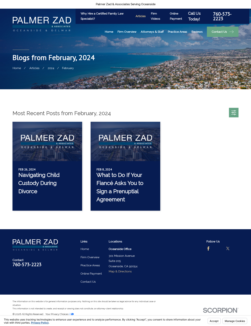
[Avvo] (218, 248)
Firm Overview (90, 257)
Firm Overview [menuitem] (127, 31)
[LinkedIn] (208, 258)
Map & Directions (120, 271)
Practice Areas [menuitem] (177, 31)
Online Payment (91, 273)
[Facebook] (208, 248)
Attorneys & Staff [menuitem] (152, 31)
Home (84, 249)
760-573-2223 (222, 16)
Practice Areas (90, 265)
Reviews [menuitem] (197, 31)
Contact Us (88, 281)
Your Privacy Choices (57, 314)
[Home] (41, 24)
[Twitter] (228, 248)
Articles (141, 16)
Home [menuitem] (109, 31)
